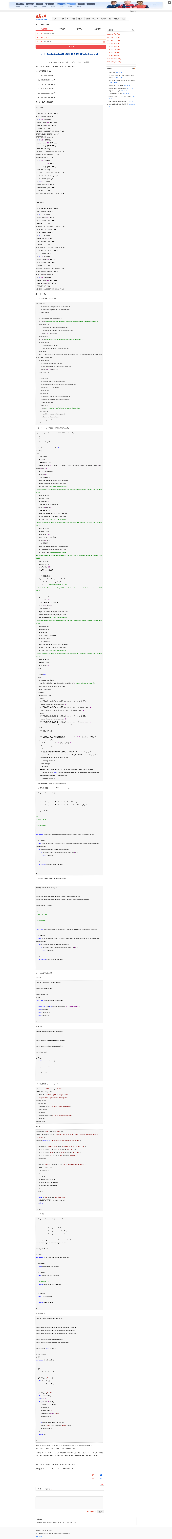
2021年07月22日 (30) (114, 49)
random (47, 66)
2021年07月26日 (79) (114, 43)
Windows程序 (71, 19)
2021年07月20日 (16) (114, 55)
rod (66, 66)
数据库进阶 (115, 72)
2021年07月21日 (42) (114, 52)
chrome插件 (66, 1523)
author (62, 66)
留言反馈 (49, 1530)
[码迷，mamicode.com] (41, 19)
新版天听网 (73, 1523)
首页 (54, 19)
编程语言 (80, 19)
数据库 (88, 19)
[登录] (131, 11)
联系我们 (44, 1530)
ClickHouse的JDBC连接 (119, 93)
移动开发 (95, 19)
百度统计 (49, 1523)
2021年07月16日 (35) (114, 62)
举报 (102, 1484)
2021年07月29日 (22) (114, 34)
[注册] (134, 11)
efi (43, 66)
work (73, 66)
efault (56, 66)
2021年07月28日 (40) (114, 37)
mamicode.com (44, 1533)
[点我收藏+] (87, 62)
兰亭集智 (39, 1523)
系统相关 (103, 19)
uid (41, 66)
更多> (133, 30)
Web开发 (61, 19)
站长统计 (55, 1523)
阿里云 (60, 1523)
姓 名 (40, 33)
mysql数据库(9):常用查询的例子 (121, 88)
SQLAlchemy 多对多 (118, 91)
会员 (123, 19)
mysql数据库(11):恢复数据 (119, 85)
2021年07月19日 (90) (114, 59)
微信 (110, 19)
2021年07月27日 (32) (114, 40)
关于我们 (38, 1530)
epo (69, 66)
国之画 (44, 1523)
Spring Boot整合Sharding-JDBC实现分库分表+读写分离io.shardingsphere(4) (59, 1460)
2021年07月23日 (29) (114, 46)
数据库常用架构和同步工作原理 (121, 101)
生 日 (40, 41)
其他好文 (116, 19)
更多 (132, 68)
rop (53, 66)
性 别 (40, 37)
